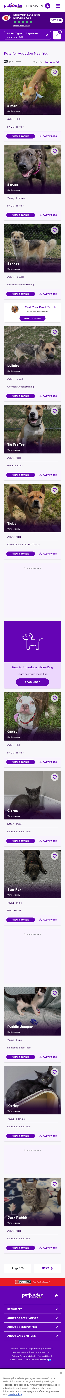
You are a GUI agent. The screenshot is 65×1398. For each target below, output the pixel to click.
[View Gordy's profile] (32, 716)
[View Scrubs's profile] (32, 169)
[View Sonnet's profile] (32, 248)
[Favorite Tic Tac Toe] (54, 411)
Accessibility (44, 1356)
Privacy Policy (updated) (23, 1356)
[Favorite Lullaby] (54, 332)
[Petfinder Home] (13, 6)
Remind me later (21, 25)
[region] (32, 1383)
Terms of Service (20, 1352)
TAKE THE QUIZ (32, 318)
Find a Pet (33, 5)
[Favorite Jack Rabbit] (54, 1184)
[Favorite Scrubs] (54, 151)
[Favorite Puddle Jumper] (54, 993)
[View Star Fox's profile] (32, 874)
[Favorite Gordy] (54, 698)
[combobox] (52, 62)
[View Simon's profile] (32, 90)
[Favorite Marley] (54, 1072)
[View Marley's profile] (32, 1090)
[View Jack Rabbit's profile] (32, 1202)
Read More (32, 682)
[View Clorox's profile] (32, 795)
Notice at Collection (40, 1352)
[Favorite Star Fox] (54, 856)
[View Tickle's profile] (32, 508)
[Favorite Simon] (54, 72)
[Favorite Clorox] (54, 777)
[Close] (61, 1373)
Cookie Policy (16, 1359)
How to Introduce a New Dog (32, 667)
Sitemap (47, 1348)
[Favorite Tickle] (54, 490)
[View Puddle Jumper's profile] (32, 1011)
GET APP (56, 20)
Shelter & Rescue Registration (25, 1348)
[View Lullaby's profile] (32, 350)
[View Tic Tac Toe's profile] (32, 429)
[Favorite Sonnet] (54, 230)
